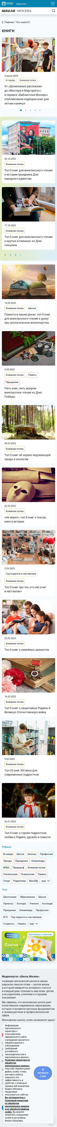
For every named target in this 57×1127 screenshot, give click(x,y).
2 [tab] (25, 110)
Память (32, 374)
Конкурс (21, 903)
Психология (27, 874)
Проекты (8, 903)
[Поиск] (53, 10)
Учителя (34, 903)
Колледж (47, 903)
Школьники (9, 897)
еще (43, 880)
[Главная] (16, 10)
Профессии (46, 854)
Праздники (12, 382)
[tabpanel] (28, 72)
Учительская (10, 874)
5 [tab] (39, 110)
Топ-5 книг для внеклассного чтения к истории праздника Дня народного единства (28, 174)
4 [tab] (35, 110)
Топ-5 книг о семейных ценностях (26, 649)
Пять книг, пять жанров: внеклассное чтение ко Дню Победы (23, 392)
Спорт (6, 880)
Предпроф (18, 867)
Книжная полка (28, 80)
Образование (27, 897)
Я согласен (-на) (43, 1073)
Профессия (42, 910)
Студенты (8, 923)
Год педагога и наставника (21, 573)
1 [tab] (20, 110)
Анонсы (32, 854)
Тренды (7, 860)
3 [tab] (30, 110)
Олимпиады (38, 860)
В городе (10, 80)
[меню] (52, 3)
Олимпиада (25, 910)
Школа (32, 308)
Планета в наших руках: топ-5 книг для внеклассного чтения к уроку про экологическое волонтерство (27, 318)
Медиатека (21, 4)
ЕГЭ (5, 917)
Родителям (19, 880)
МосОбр (33, 880)
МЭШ (6, 867)
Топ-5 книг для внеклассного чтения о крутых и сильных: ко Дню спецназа (28, 241)
